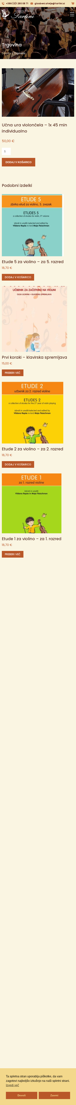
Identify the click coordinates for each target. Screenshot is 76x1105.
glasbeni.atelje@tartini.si (49, 3)
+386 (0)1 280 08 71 (17, 3)
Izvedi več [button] (12, 1085)
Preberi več (12, 373)
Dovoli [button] (22, 1095)
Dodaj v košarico (19, 162)
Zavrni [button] (54, 1095)
